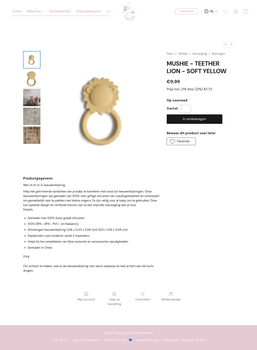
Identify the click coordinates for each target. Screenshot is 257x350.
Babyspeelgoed (88, 11)
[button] (128, 11)
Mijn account (86, 299)
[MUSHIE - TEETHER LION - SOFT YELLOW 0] (31, 59)
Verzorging (199, 54)
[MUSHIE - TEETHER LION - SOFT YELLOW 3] (31, 116)
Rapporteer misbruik (193, 340)
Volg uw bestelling (114, 301)
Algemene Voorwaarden (86, 340)
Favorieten (142, 299)
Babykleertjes (60, 11)
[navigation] (210, 11)
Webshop (34, 11)
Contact (112, 11)
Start (170, 54)
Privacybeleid (170, 340)
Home (16, 11)
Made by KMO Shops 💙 (118, 340)
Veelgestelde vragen (147, 340)
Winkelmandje (171, 299)
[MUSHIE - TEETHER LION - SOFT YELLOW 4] (31, 135)
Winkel (182, 54)
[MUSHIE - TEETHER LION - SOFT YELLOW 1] (31, 78)
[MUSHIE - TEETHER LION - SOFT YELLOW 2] (31, 97)
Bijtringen (218, 54)
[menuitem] (225, 44)
